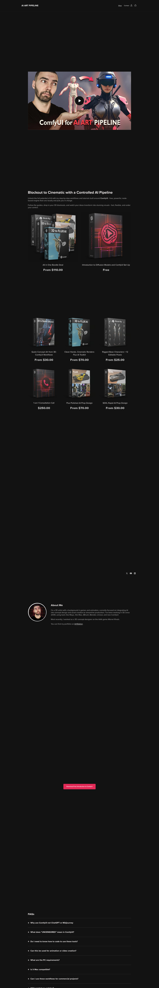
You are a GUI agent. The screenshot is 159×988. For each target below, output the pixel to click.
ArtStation (78, 624)
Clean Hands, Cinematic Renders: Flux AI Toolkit (79, 353)
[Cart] (136, 5)
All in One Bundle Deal (53, 265)
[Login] (131, 5)
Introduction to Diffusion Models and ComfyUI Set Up (106, 265)
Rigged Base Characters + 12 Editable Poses (115, 353)
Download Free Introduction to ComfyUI (79, 786)
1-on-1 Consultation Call (43, 403)
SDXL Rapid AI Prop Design (115, 403)
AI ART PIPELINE (30, 5)
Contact (126, 5)
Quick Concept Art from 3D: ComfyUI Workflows (43, 353)
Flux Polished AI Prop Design (79, 403)
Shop (120, 5)
